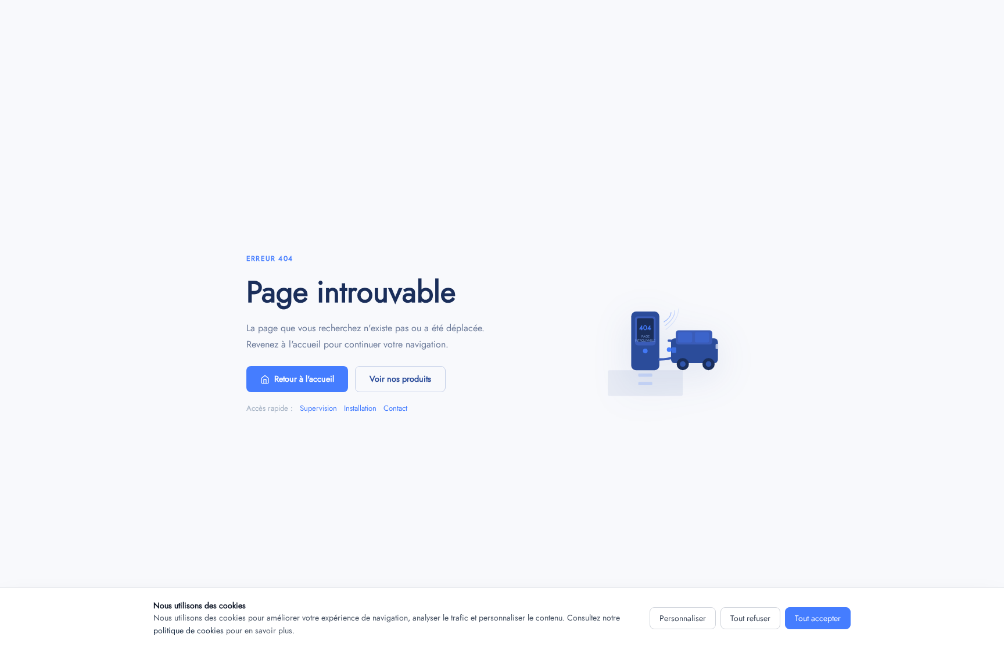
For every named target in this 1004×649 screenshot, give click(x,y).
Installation (360, 408)
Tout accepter (818, 618)
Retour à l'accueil (304, 379)
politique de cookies (188, 630)
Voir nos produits (400, 379)
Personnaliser (682, 618)
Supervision (318, 408)
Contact (395, 408)
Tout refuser (750, 618)
